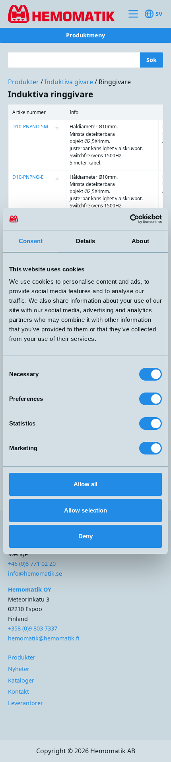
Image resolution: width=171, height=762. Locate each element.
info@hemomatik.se (35, 573)
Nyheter (18, 669)
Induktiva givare (69, 81)
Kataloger (21, 680)
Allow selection (85, 510)
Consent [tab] (31, 241)
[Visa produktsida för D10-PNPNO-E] (56, 179)
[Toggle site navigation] (133, 14)
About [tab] (140, 241)
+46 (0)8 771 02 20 (32, 563)
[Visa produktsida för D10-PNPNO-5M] (56, 128)
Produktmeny (85, 35)
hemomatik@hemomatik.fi (44, 638)
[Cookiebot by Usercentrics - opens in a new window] (127, 219)
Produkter (23, 81)
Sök (151, 60)
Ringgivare (115, 81)
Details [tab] (85, 241)
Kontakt (18, 691)
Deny (85, 536)
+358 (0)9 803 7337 (32, 628)
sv (158, 13)
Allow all (86, 484)
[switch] (150, 399)
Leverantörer (25, 703)
